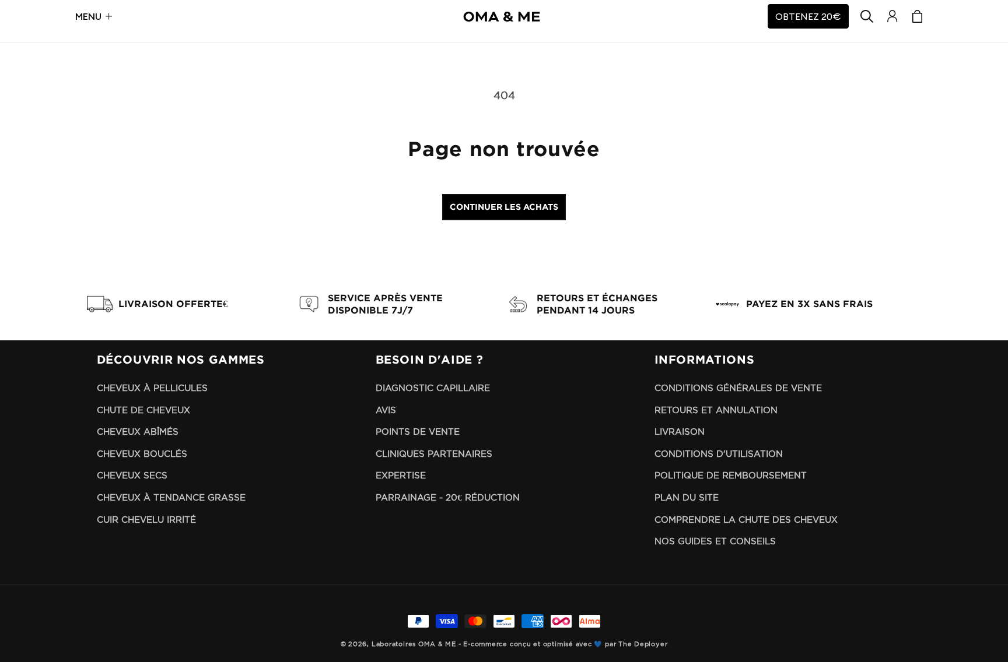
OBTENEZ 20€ (808, 16)
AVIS (386, 410)
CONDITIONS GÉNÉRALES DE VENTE (738, 388)
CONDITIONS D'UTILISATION (718, 454)
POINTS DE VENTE (418, 431)
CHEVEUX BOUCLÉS (142, 454)
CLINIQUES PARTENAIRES (434, 454)
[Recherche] (867, 16)
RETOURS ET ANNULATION (716, 410)
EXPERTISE (401, 475)
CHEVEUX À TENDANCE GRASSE (171, 497)
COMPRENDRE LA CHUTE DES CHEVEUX (746, 519)
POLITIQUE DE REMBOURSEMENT (730, 475)
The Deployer (642, 643)
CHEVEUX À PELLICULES (152, 388)
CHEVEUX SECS (132, 475)
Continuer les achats (504, 206)
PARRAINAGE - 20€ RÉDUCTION (448, 497)
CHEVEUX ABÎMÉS (137, 431)
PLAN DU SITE (686, 497)
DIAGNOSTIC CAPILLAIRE (433, 388)
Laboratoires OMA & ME (414, 643)
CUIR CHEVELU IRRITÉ (146, 519)
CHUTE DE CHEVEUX (143, 410)
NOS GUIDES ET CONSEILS (715, 541)
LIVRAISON (679, 431)
